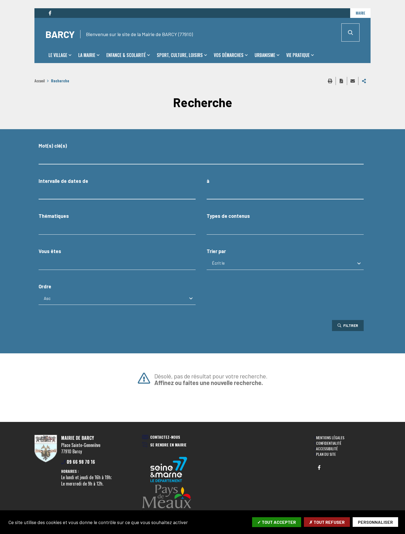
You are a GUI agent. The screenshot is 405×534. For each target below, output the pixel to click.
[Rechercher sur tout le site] (350, 32)
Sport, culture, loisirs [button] (180, 55)
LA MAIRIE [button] (86, 55)
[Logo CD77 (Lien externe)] (169, 470)
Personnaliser (375, 522)
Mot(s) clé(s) (53, 146)
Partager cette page (363, 81)
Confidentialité (328, 443)
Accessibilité (327, 448)
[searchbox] (45, 228)
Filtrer (350, 325)
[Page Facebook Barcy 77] (49, 13)
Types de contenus (228, 216)
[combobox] (117, 228)
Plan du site (326, 454)
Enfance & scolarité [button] (126, 55)
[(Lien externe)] (169, 499)
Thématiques (54, 216)
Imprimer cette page (330, 81)
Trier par (216, 251)
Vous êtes (50, 251)
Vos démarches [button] (229, 55)
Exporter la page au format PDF (341, 81)
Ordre (45, 286)
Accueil (39, 80)
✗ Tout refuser (327, 522)
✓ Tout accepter (276, 522)
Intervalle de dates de (63, 181)
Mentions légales (330, 437)
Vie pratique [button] (298, 55)
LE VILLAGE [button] (57, 55)
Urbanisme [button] (265, 55)
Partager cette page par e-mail (352, 81)
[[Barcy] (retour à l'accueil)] (45, 461)
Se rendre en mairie (168, 445)
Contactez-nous (165, 437)
